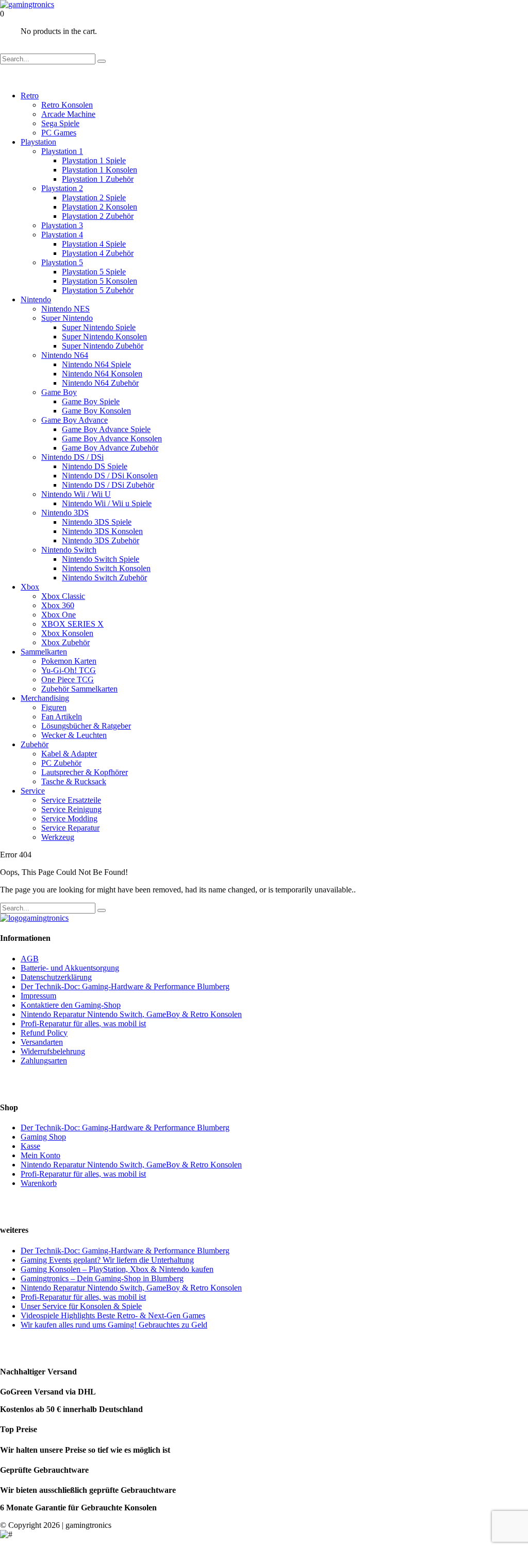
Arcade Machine (68, 114)
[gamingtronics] (27, 4)
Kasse (30, 1146)
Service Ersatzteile (71, 800)
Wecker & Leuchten (74, 735)
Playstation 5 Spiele (94, 271)
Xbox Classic (63, 596)
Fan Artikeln (61, 716)
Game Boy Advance (74, 420)
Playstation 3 (62, 225)
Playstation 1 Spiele (94, 160)
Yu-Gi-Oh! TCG (68, 670)
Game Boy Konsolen (96, 410)
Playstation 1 (62, 151)
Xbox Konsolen (67, 633)
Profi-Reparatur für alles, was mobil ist (83, 1023)
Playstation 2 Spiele (94, 197)
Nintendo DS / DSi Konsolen (110, 475)
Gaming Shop (43, 1136)
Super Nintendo (67, 318)
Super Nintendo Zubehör (102, 345)
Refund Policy (44, 1032)
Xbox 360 (57, 605)
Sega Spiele (60, 123)
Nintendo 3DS (65, 512)
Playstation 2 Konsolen (99, 206)
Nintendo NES (65, 308)
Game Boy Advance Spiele (106, 429)
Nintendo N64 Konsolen (102, 373)
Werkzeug (57, 837)
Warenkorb (39, 1183)
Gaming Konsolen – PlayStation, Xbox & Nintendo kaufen (117, 1269)
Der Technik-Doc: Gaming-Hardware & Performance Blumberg (125, 986)
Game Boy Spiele (91, 401)
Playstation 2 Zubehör (98, 216)
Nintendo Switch (68, 549)
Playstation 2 (62, 188)
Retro (30, 95)
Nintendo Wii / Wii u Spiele (107, 503)
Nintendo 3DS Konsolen (102, 531)
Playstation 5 (62, 262)
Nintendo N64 (64, 355)
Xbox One (58, 614)
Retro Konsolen (67, 104)
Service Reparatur (70, 827)
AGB (30, 958)
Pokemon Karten (68, 661)
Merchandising (45, 698)
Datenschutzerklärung (56, 977)
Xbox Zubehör (65, 642)
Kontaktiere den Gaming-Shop (71, 1005)
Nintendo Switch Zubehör (104, 577)
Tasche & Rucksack (73, 781)
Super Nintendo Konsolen (104, 336)
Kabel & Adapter (69, 753)
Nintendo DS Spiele (94, 466)
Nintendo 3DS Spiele (96, 522)
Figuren (54, 707)
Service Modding (69, 818)
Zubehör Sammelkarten (79, 688)
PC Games (58, 132)
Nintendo (36, 299)
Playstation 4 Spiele (94, 243)
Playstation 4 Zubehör (98, 253)
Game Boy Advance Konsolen (112, 438)
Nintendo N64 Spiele (96, 364)
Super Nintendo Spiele (99, 327)
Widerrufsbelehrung (53, 1051)
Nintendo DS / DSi (72, 457)
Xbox (30, 586)
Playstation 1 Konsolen (99, 169)
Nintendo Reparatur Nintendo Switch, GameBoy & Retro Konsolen (131, 1014)
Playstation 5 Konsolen (99, 281)
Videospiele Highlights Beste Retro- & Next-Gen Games (113, 1315)
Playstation (38, 141)
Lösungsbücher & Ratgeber (86, 725)
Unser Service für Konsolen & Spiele (81, 1306)
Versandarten (42, 1042)
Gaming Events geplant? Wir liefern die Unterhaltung (107, 1259)
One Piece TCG (67, 679)
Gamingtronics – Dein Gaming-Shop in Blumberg (102, 1278)
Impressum (38, 995)
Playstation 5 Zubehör (98, 290)
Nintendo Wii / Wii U (76, 494)
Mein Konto (40, 1155)
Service (33, 790)
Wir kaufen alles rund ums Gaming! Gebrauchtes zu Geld (114, 1324)
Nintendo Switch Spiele (100, 559)
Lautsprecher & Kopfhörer (84, 772)
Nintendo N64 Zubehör (100, 382)
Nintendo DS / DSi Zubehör (108, 484)
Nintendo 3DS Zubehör (100, 540)
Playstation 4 (62, 234)
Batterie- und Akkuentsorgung (70, 967)
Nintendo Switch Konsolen (106, 568)
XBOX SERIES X (72, 623)
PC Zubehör (61, 763)
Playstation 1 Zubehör (98, 179)
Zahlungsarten (44, 1060)
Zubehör (34, 744)
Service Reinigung (71, 809)
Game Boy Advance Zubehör (110, 447)
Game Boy (59, 392)
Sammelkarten (44, 651)
